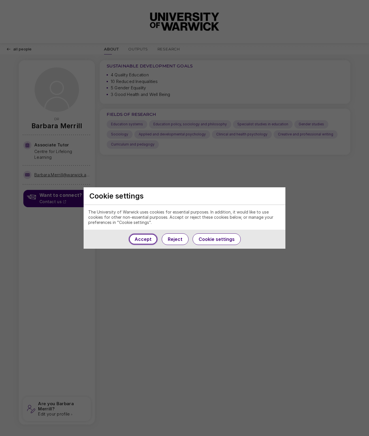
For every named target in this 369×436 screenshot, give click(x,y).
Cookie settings (217, 239)
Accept (143, 239)
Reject (175, 239)
